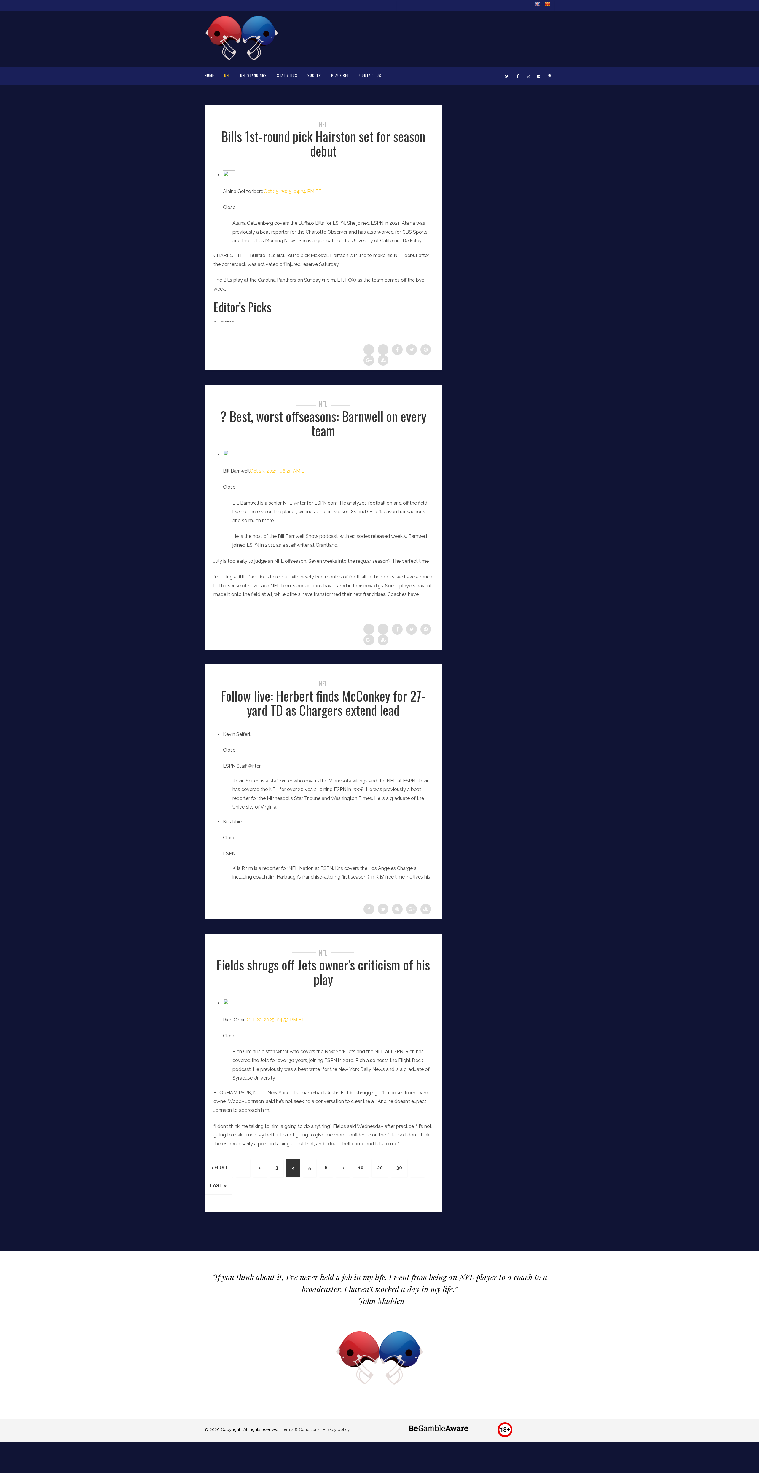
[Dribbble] (528, 76)
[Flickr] (539, 76)
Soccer (314, 75)
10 (360, 1168)
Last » (218, 1185)
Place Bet (340, 75)
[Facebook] (517, 76)
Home (209, 75)
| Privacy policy (335, 1429)
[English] (537, 4)
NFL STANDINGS (253, 75)
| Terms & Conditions (300, 1429)
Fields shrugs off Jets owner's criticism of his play (323, 972)
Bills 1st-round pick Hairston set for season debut (323, 143)
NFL (227, 75)
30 (399, 1168)
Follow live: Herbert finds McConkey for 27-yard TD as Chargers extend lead (323, 703)
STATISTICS (287, 75)
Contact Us (370, 75)
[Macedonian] (547, 4)
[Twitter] (507, 76)
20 (380, 1168)
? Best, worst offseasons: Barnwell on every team (323, 423)
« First (219, 1168)
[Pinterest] (549, 76)
